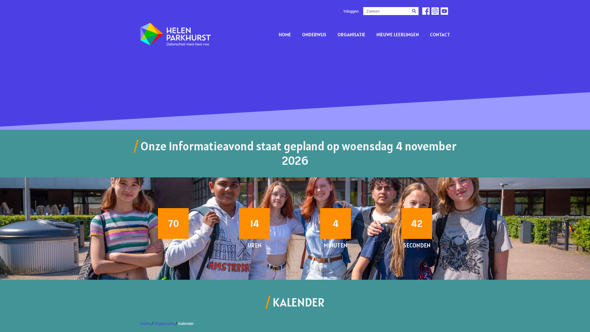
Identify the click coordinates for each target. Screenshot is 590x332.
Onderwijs (314, 34)
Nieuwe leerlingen (397, 34)
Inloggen (351, 11)
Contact (440, 34)
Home (285, 34)
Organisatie (351, 34)
